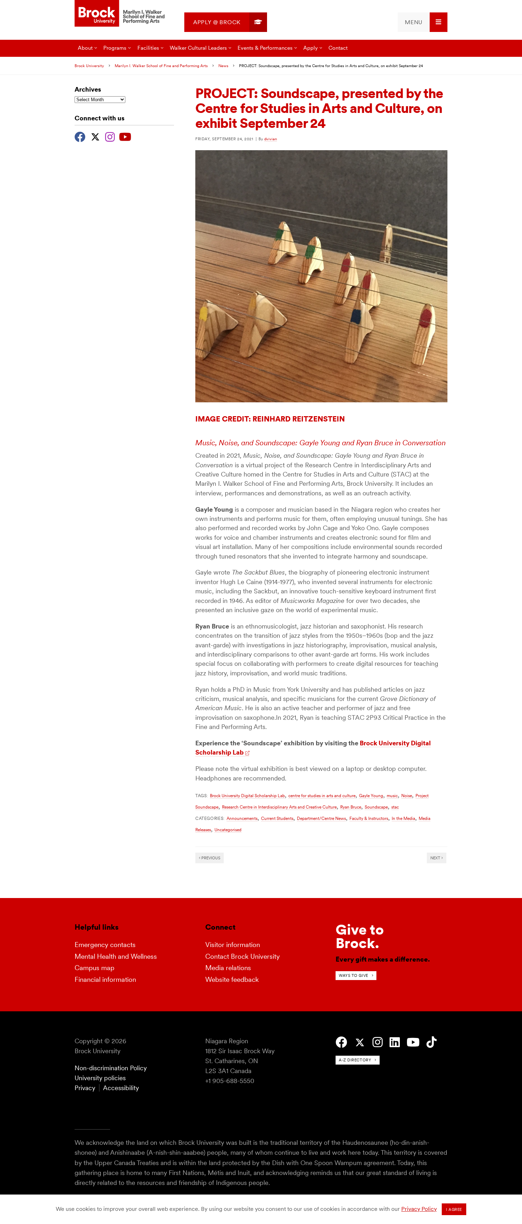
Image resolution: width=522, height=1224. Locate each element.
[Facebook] (80, 136)
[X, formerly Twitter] (95, 136)
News (223, 65)
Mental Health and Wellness (116, 956)
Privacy (85, 1088)
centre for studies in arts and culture (321, 795)
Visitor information (232, 945)
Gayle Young (371, 795)
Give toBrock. (360, 936)
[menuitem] (225, 22)
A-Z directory (355, 1059)
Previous (210, 857)
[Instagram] (110, 136)
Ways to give (353, 975)
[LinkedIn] (395, 1042)
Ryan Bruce (350, 807)
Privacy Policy (419, 1209)
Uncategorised (227, 829)
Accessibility (121, 1088)
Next (435, 857)
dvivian (270, 138)
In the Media (403, 818)
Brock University (89, 65)
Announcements (242, 818)
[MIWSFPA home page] (121, 14)
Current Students (277, 818)
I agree (454, 1209)
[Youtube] (125, 136)
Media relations (228, 968)
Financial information (105, 979)
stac (395, 807)
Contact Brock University (242, 956)
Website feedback (232, 979)
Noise (406, 795)
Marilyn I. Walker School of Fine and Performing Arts (161, 65)
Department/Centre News (321, 818)
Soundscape (376, 807)
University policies (100, 1078)
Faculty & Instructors (368, 818)
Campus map (94, 968)
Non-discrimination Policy (111, 1068)
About (85, 47)
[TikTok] (431, 1042)
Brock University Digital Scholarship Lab (247, 795)
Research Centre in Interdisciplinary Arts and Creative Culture (279, 807)
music (392, 795)
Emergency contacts (105, 945)
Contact (338, 47)
